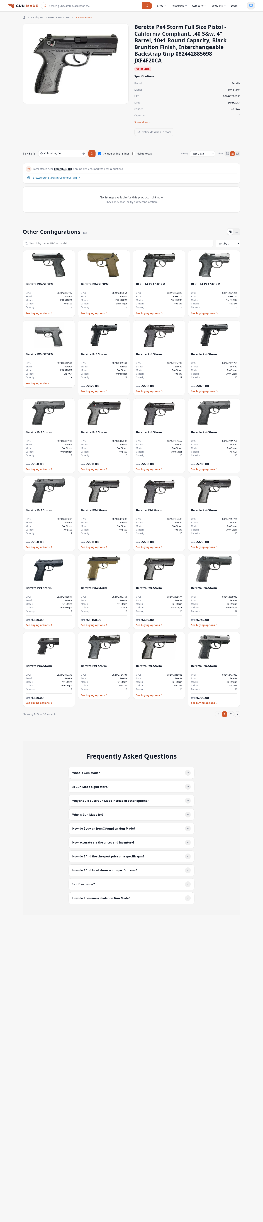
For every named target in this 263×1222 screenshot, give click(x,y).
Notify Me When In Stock (156, 132)
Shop (160, 5)
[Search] (147, 5)
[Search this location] (92, 153)
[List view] (232, 153)
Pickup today (144, 153)
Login (234, 5)
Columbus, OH (63, 169)
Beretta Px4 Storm (59, 17)
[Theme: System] (251, 5)
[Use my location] (83, 153)
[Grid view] (227, 153)
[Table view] (237, 232)
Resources (178, 5)
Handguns (37, 17)
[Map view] (237, 153)
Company (197, 5)
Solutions (217, 5)
